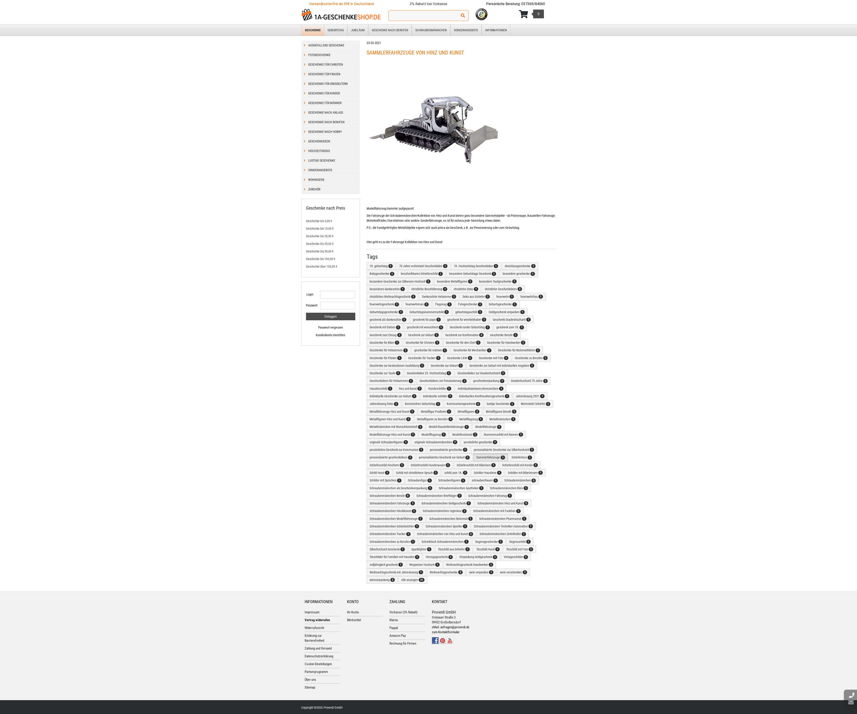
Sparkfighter (420, 549)
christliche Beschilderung (428, 289)
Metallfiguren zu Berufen (434, 419)
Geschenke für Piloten (385, 358)
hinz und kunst (409, 388)
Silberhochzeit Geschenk (386, 549)
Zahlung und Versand (318, 648)
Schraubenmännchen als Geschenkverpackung (400, 488)
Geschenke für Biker (384, 342)
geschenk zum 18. (509, 327)
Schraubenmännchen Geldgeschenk (445, 503)
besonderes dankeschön (386, 289)
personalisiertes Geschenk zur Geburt (443, 457)
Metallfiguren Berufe (500, 411)
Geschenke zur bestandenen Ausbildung (396, 365)
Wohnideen (316, 179)
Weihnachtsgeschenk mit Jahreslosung (396, 572)
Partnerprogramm (316, 672)
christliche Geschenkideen (502, 289)
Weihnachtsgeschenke (445, 572)
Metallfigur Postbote (435, 411)
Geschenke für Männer (324, 103)
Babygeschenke (381, 273)
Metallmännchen (501, 419)
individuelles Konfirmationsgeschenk (483, 396)
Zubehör (314, 189)
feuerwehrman (416, 304)
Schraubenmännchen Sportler (446, 526)
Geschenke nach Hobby (325, 131)
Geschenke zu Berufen (530, 358)
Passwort (311, 305)
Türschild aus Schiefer (453, 549)
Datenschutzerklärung (319, 656)
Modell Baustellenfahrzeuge (448, 427)
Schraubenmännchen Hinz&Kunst (392, 511)
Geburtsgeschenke (502, 304)
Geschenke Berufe (503, 335)
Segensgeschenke (488, 541)
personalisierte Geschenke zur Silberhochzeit (503, 450)
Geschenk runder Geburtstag (469, 327)
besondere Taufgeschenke (497, 281)
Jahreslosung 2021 (529, 396)
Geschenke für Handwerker (505, 342)
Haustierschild (380, 388)
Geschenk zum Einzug (385, 335)
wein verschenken (513, 572)
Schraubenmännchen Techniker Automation (502, 526)
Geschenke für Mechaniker (471, 350)
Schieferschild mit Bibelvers (475, 465)
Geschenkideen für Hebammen (391, 381)
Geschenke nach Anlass (325, 112)
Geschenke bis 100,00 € (320, 259)
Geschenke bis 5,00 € (319, 221)
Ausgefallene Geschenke (326, 45)
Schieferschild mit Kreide (519, 465)
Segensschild (519, 541)
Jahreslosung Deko (383, 404)
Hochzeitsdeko (319, 151)
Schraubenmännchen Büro (508, 488)
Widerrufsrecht (314, 628)
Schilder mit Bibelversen (524, 473)
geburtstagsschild (468, 312)
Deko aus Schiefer (475, 296)
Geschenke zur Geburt (446, 365)
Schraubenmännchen (431, 30)
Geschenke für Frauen (324, 74)
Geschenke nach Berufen (390, 30)
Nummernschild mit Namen (503, 434)
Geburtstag (336, 30)
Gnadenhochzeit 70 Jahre (528, 381)
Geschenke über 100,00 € (321, 266)
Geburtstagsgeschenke (385, 312)
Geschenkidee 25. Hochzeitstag (428, 373)
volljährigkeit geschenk (385, 564)
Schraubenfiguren (451, 480)
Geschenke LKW (459, 358)
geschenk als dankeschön (387, 319)
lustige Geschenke (500, 404)
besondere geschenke (518, 273)
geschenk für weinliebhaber (466, 319)
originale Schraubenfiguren (388, 442)
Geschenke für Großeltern (328, 83)
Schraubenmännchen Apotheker (460, 488)
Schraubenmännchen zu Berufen (392, 541)
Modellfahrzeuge (487, 427)
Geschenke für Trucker (423, 358)
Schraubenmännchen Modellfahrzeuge (395, 518)
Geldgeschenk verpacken (506, 312)
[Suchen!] (462, 15)
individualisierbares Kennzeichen (480, 388)
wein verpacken (480, 572)
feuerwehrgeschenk (383, 304)
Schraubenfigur (419, 480)
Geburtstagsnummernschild (428, 312)
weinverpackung (381, 580)
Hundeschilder (439, 388)
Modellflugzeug (433, 434)
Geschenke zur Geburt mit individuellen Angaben (501, 365)
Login (309, 294)
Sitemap (310, 687)
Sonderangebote (466, 30)
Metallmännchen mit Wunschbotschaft (395, 427)
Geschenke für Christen (422, 342)
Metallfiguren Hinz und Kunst (389, 419)
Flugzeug (442, 304)
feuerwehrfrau (530, 296)
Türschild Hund (487, 549)
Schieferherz (521, 457)
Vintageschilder (515, 557)
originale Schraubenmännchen (435, 442)
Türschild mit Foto (519, 549)
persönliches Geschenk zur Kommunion (396, 450)
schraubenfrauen (484, 480)
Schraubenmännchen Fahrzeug (489, 496)
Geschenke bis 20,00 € (320, 236)
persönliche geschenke (480, 442)
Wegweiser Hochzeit (423, 564)
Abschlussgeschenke (519, 266)
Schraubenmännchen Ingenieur (444, 511)
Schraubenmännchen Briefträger (438, 496)
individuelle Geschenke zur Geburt (392, 396)
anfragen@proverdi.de (454, 627)
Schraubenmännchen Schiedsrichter (394, 526)
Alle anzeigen (412, 580)
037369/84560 (533, 4)
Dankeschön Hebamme (438, 296)
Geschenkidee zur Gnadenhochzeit (481, 373)
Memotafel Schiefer (535, 404)
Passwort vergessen (330, 327)
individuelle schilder (437, 396)
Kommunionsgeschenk (463, 404)
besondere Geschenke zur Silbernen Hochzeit (399, 281)
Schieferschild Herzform (386, 465)
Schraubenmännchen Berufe (389, 496)
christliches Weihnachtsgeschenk (392, 296)
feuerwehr (504, 296)
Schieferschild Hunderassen (430, 465)
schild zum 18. (455, 473)
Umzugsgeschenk (438, 557)
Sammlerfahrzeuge (489, 457)
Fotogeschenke (469, 304)
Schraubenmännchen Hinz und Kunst (502, 503)
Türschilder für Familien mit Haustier (394, 557)
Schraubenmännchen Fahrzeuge (391, 503)
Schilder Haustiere (487, 473)
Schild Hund (379, 473)
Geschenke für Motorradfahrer (518, 350)
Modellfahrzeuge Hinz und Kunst (392, 434)
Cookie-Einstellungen (318, 664)
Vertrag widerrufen (317, 620)
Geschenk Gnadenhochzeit (511, 319)
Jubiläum (358, 30)
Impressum (312, 612)
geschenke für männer (429, 350)
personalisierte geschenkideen (390, 457)
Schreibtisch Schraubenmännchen (444, 541)
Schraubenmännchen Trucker (389, 534)
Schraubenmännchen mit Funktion (496, 511)
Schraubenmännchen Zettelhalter (502, 534)
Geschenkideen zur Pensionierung (442, 381)
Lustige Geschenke (321, 160)
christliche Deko (465, 289)
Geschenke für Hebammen (388, 350)
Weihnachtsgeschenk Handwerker (469, 564)
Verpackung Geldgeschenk (477, 557)
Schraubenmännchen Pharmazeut (502, 518)
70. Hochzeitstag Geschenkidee (475, 266)
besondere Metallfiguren (454, 281)
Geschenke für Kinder (324, 93)
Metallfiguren (468, 411)
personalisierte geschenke (448, 450)
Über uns (310, 680)
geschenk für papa (426, 319)
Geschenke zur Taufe (384, 373)
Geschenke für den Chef (462, 342)
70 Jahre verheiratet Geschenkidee (422, 266)
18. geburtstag (380, 266)
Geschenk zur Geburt (422, 335)
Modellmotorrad (464, 434)
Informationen (496, 30)
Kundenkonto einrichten (330, 335)
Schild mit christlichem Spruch (416, 473)
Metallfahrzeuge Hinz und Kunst (391, 411)
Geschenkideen (319, 141)
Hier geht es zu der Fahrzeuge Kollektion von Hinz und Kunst (405, 242)
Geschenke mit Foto (493, 358)
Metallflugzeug (470, 419)
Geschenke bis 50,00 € (320, 251)
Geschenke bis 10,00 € (320, 228)
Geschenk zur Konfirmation (463, 335)
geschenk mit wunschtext (424, 327)
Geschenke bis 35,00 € (320, 244)
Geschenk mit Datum (384, 327)
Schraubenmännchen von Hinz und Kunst (444, 534)
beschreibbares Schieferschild (421, 273)
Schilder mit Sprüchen (385, 480)
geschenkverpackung (488, 381)
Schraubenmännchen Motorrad (450, 518)
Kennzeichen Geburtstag (422, 404)
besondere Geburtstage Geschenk (472, 273)
